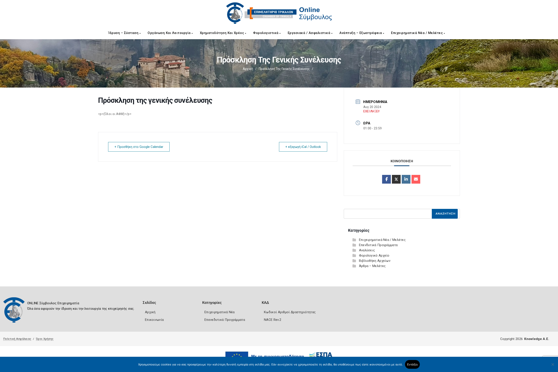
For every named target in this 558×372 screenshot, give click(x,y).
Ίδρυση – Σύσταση (124, 33)
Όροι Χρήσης (44, 338)
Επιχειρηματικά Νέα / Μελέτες (417, 33)
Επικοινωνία (154, 320)
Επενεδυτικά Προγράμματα (224, 320)
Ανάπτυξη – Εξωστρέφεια (361, 33)
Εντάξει (412, 364)
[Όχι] (552, 366)
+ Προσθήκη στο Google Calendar (138, 147)
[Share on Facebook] (386, 179)
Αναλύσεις (367, 250)
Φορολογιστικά (266, 33)
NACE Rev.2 (272, 320)
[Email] (416, 179)
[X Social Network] (396, 179)
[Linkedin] (406, 179)
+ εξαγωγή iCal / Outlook (303, 147)
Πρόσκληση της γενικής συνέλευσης (284, 69)
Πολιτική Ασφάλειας (17, 338)
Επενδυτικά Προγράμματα (378, 245)
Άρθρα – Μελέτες (372, 266)
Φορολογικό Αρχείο (374, 255)
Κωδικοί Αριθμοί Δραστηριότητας (290, 312)
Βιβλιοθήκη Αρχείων (374, 261)
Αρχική (248, 69)
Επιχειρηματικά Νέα (219, 312)
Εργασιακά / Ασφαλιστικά (309, 33)
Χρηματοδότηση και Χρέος (222, 33)
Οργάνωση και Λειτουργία (170, 33)
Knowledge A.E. (536, 339)
